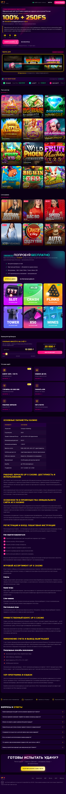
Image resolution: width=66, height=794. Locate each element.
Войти (50, 2)
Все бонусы (25, 42)
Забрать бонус (9, 42)
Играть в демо (10, 279)
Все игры (4, 92)
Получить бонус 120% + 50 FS (33, 768)
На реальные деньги (27, 279)
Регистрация (59, 2)
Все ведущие (5, 197)
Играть (27, 788)
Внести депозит (50, 352)
